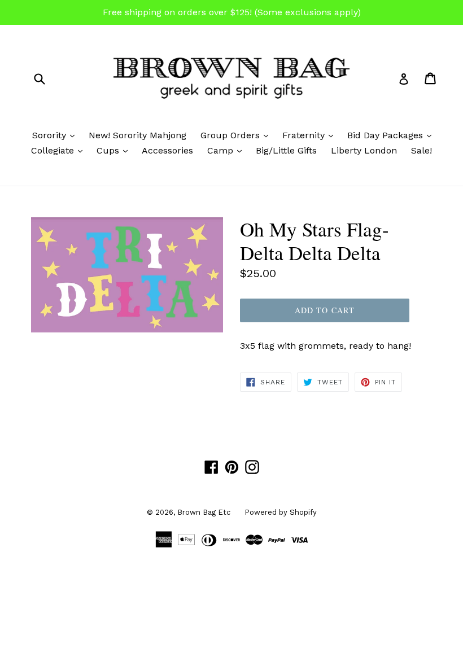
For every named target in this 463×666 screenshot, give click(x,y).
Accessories (167, 150)
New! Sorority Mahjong (137, 135)
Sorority (56, 135)
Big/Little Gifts (286, 150)
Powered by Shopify (280, 512)
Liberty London (364, 150)
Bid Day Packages (392, 135)
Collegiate (59, 150)
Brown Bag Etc (203, 512)
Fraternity (310, 135)
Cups (115, 150)
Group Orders (237, 135)
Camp (227, 150)
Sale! (421, 150)
